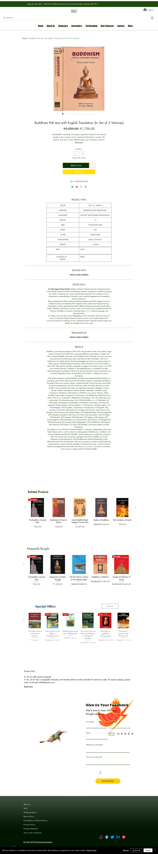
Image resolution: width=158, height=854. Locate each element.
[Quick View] (58, 725)
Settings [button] (126, 850)
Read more (79, 142)
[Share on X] (85, 186)
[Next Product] (135, 725)
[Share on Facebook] (72, 186)
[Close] (155, 850)
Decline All (136, 850)
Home (24, 38)
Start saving (99, 4)
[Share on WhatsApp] (81, 186)
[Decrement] (75, 153)
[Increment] (82, 153)
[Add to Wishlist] (92, 165)
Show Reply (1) (60, 601)
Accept (148, 850)
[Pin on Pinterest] (76, 186)
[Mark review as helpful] (127, 520)
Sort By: (111, 498)
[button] (152, 17)
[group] (80, 735)
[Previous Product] (24, 725)
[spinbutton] (79, 153)
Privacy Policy (91, 850)
